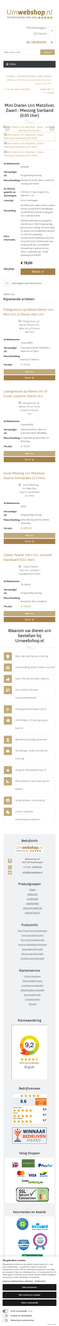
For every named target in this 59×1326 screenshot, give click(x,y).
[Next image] (51, 128)
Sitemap (32, 1004)
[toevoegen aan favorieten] (7, 283)
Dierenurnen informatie (32, 954)
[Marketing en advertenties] (5, 1320)
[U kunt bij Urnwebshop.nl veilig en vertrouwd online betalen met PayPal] (45, 1167)
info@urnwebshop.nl (32, 872)
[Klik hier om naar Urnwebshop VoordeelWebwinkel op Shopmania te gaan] (24, 1250)
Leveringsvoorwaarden (32, 986)
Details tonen (40, 1281)
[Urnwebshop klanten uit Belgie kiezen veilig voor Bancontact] (44, 1176)
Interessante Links (32, 995)
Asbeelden (32, 894)
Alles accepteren (29, 1287)
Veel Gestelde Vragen (32, 981)
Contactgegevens (32, 976)
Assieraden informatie (32, 949)
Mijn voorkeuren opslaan (29, 1295)
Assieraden (32, 899)
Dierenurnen (32, 904)
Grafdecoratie (32, 913)
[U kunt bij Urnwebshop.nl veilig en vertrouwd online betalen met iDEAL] (15, 1167)
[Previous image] (7, 128)
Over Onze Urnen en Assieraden (32, 931)
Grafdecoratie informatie (32, 959)
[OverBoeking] (32, 1183)
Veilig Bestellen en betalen (32, 990)
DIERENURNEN (26, 76)
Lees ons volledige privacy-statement (18, 1281)
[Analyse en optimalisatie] (5, 1315)
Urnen (32, 890)
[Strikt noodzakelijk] (5, 1311)
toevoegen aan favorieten (27, 283)
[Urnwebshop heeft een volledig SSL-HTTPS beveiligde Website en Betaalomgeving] (32, 1201)
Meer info (29, 372)
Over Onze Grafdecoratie (32, 940)
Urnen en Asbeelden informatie (32, 945)
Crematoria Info (32, 999)
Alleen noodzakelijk (29, 1302)
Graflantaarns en (32, 908)
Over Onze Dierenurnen (32, 935)
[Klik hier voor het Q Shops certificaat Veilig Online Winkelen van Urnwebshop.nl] (22, 1229)
